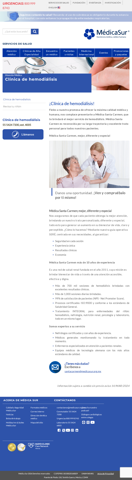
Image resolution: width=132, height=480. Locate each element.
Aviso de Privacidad (105, 473)
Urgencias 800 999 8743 (68, 418)
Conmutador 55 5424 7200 (66, 413)
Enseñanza (95, 2)
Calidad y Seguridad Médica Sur (15, 409)
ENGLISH (53, 7)
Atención (12, 52)
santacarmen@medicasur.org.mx (83, 371)
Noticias (9, 414)
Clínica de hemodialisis (17, 99)
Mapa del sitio (37, 422)
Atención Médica (13, 75)
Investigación (113, 2)
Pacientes (69, 52)
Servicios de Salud (58, 2)
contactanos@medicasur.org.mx (68, 407)
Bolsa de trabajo (13, 418)
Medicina (86, 52)
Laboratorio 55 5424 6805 (66, 424)
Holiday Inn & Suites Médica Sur (15, 424)
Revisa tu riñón (12, 106)
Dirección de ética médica (39, 417)
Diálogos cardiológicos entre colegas (91, 416)
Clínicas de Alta (31, 53)
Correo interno (37, 411)
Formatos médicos (39, 407)
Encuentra (52, 52)
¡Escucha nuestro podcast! (89, 409)
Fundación (79, 2)
